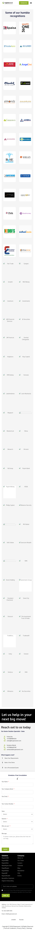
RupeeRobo (5, 870)
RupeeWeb (5, 863)
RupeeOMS (5, 858)
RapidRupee (5, 868)
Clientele (20, 865)
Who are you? (6, 826)
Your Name (5, 781)
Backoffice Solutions (8, 878)
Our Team (21, 860)
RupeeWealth (6, 876)
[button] (30, 2)
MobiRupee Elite (7, 865)
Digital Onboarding (8, 881)
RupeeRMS (5, 860)
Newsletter (21, 870)
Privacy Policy (21, 928)
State (3, 811)
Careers (20, 863)
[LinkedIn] (13, 917)
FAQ (19, 873)
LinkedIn (13, 919)
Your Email (5, 796)
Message (4, 833)
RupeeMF (4, 873)
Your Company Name (7, 789)
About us (20, 858)
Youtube (21, 919)
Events (20, 876)
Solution (4, 818)
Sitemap (29, 928)
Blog (19, 868)
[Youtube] (21, 917)
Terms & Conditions (10, 928)
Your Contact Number (8, 804)
